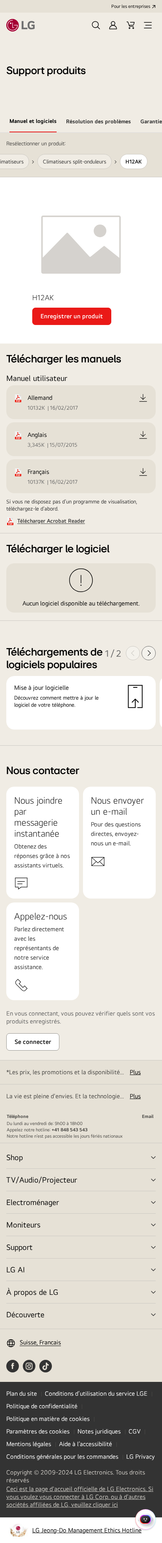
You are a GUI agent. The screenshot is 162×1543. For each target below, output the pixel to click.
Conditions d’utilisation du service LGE (96, 1393)
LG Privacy (140, 1456)
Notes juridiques (99, 1431)
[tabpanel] (81, 439)
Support (19, 1246)
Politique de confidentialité (41, 1406)
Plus (135, 1072)
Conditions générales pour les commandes (62, 1456)
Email (147, 1116)
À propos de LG (32, 1291)
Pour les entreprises (130, 6)
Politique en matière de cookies (48, 1418)
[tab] (33, 122)
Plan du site (21, 1393)
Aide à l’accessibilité (85, 1444)
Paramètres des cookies (38, 1431)
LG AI (15, 1269)
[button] (96, 25)
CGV (134, 1431)
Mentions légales (28, 1444)
